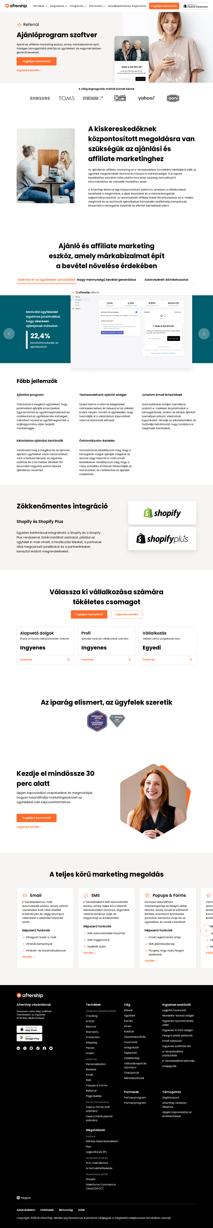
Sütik (81, 1210)
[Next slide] (206, 930)
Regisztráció (139, 6)
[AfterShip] (17, 6)
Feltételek (47, 1210)
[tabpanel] (106, 382)
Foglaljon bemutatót (164, 6)
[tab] (47, 280)
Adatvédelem (26, 1210)
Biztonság (66, 1210)
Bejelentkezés (123, 6)
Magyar (26, 1198)
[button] (9, 334)
